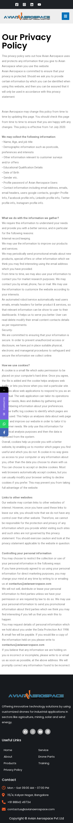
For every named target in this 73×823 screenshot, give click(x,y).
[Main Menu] (65, 16)
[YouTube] (39, 4)
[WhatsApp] (4, 423)
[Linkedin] (32, 4)
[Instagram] (24, 4)
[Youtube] (40, 731)
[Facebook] (17, 4)
